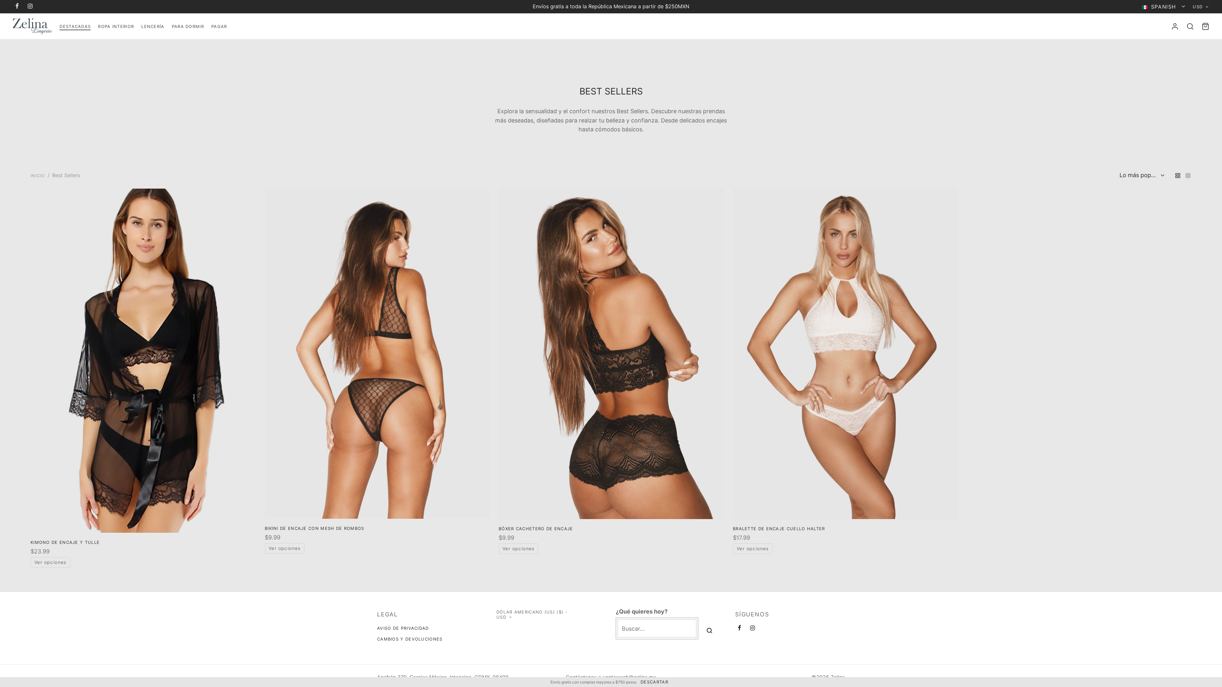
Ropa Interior (116, 26)
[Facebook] (17, 6)
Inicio (38, 175)
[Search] (1190, 26)
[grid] (1177, 175)
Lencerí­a (152, 26)
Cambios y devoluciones (410, 639)
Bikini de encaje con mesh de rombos (314, 528)
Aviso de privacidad (403, 628)
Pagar (219, 26)
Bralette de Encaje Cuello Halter (779, 528)
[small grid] (1187, 175)
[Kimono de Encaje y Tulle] (143, 361)
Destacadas (75, 26)
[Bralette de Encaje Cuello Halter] (845, 354)
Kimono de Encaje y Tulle (65, 542)
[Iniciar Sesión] (1175, 26)
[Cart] (1205, 26)
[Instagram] (30, 6)
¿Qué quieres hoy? (642, 611)
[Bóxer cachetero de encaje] (611, 354)
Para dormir (188, 26)
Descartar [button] (654, 681)
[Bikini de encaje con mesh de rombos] (377, 354)
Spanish (1163, 6)
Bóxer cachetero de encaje (536, 528)
